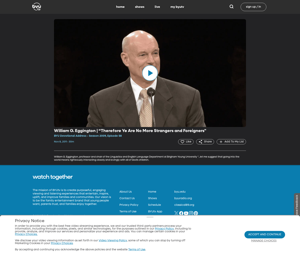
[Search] (231, 7)
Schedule (154, 205)
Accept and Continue (264, 234)
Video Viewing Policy (113, 240)
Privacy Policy (128, 205)
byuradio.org (183, 198)
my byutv (177, 7)
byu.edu (180, 192)
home (120, 7)
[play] (150, 73)
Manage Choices (264, 240)
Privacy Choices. (26, 234)
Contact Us (127, 198)
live (157, 7)
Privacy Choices (62, 243)
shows (139, 7)
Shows (152, 198)
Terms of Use (127, 211)
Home (152, 192)
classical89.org (184, 205)
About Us (125, 192)
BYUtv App (155, 211)
